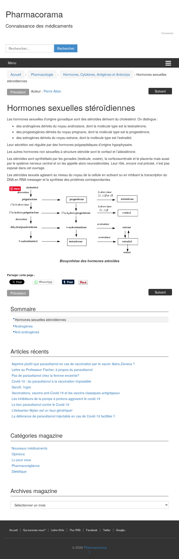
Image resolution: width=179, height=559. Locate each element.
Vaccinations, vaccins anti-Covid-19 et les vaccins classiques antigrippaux (66, 392)
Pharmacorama (34, 14)
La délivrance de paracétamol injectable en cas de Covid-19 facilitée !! (63, 416)
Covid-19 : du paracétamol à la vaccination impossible (51, 381)
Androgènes (24, 326)
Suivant (160, 91)
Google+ (121, 530)
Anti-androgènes (27, 332)
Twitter (106, 530)
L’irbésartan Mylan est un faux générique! (42, 410)
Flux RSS (75, 530)
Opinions (18, 454)
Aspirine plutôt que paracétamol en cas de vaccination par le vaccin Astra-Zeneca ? (73, 363)
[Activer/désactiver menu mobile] (168, 63)
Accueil (15, 74)
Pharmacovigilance (26, 465)
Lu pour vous (21, 459)
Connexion (167, 33)
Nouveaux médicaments (29, 448)
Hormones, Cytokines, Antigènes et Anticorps (96, 74)
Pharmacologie (42, 74)
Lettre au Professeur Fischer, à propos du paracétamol (52, 369)
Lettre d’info (57, 530)
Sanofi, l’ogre (21, 387)
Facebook (91, 530)
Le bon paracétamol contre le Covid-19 (40, 404)
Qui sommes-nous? (34, 530)
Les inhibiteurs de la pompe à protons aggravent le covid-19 (56, 398)
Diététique (19, 471)
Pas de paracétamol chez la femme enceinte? (45, 375)
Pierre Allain (52, 91)
